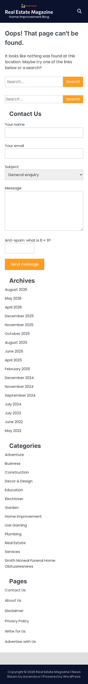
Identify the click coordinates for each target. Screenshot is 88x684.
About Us (13, 600)
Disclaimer (14, 610)
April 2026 (13, 307)
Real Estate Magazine (29, 12)
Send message (25, 264)
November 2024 (19, 386)
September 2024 (20, 395)
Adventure (14, 454)
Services (12, 551)
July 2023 (13, 412)
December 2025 (19, 315)
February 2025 (17, 368)
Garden (12, 507)
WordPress (71, 676)
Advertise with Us (20, 641)
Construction (17, 472)
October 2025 (17, 333)
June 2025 (14, 351)
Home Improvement (23, 516)
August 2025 (16, 342)
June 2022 (14, 421)
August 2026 (16, 289)
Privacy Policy (17, 620)
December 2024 (19, 377)
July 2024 (13, 404)
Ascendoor (32, 676)
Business (13, 463)
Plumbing (13, 534)
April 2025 (13, 360)
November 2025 (19, 324)
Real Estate (15, 542)
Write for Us (15, 631)
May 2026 (13, 298)
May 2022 (13, 430)
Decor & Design (19, 481)
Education (14, 489)
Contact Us (15, 590)
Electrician (14, 498)
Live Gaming (16, 525)
